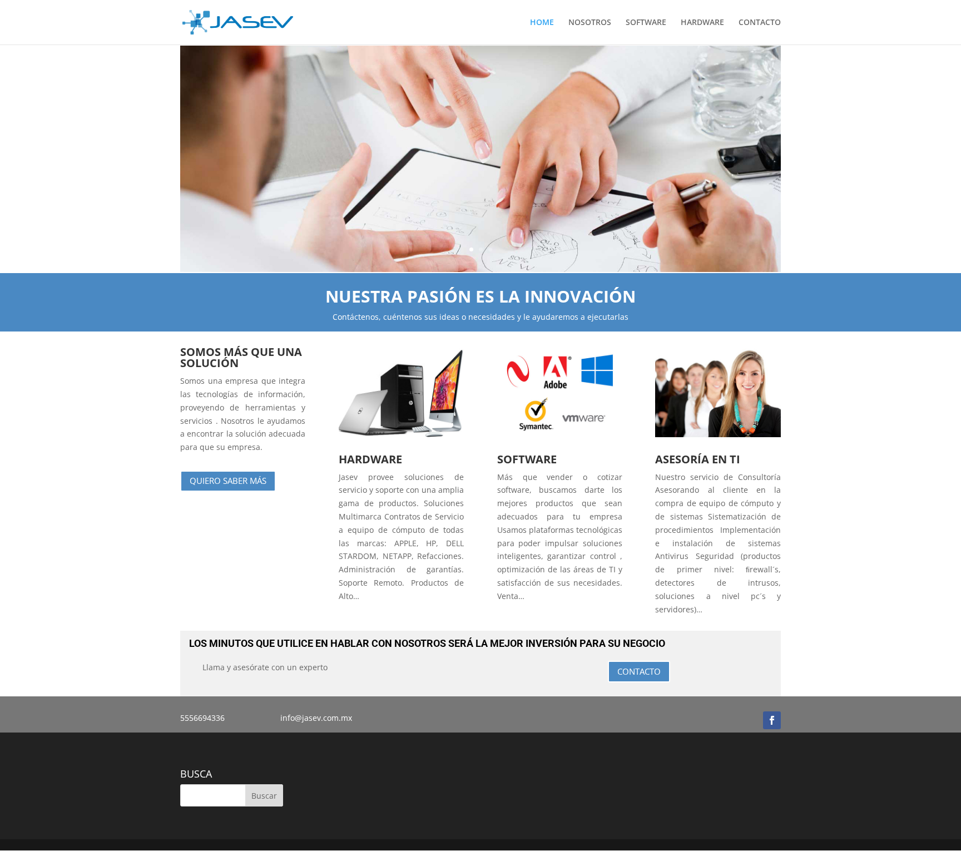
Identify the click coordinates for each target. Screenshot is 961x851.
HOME (542, 22)
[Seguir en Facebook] (772, 720)
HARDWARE (702, 22)
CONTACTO (760, 22)
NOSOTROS (589, 22)
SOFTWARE (646, 22)
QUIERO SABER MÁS (228, 480)
